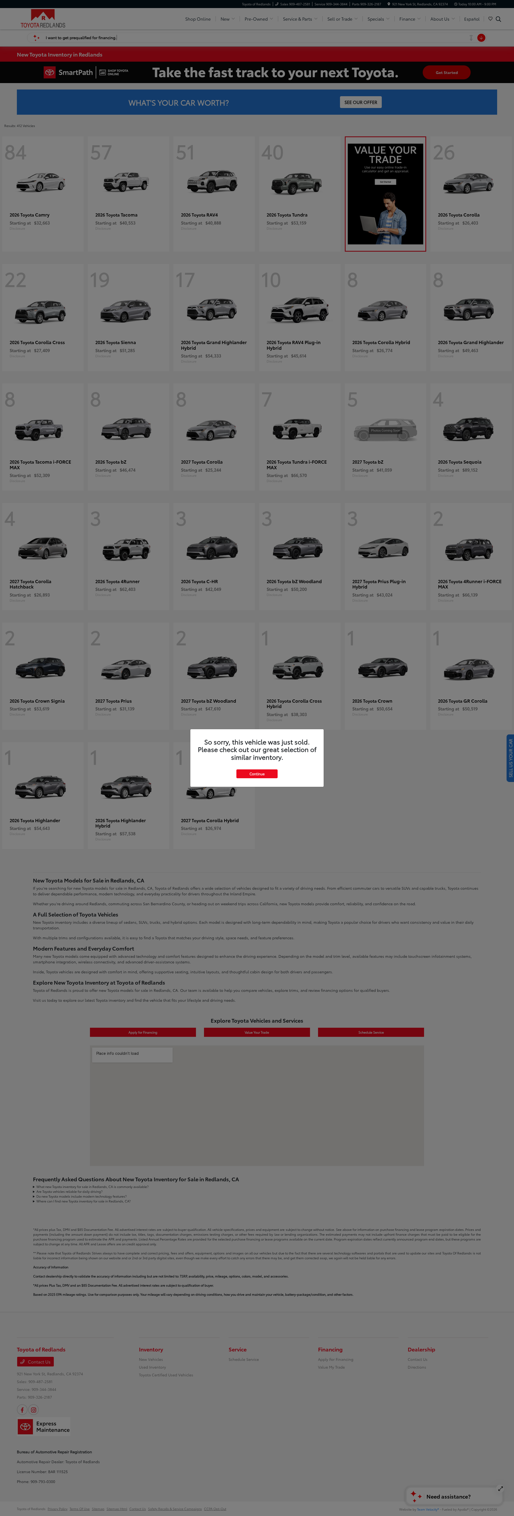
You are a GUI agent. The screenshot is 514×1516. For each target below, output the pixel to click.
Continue (257, 773)
